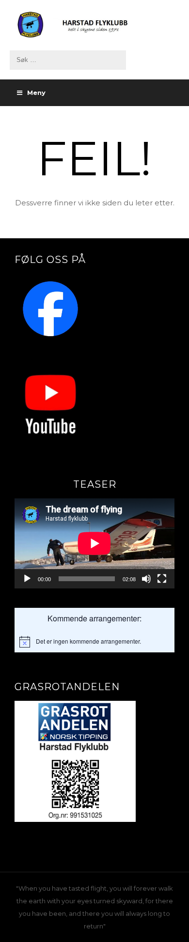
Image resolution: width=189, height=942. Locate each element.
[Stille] (146, 579)
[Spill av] (27, 579)
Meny (36, 92)
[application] (94, 543)
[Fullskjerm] (162, 579)
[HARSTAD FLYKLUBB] (94, 25)
